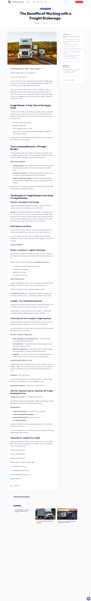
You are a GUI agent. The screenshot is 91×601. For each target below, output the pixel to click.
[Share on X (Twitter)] (68, 80)
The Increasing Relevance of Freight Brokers (72, 39)
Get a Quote (79, 2)
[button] (88, 598)
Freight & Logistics (45, 8)
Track (38, 2)
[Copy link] (72, 80)
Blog (45, 2)
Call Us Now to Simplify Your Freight (71, 58)
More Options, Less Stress (69, 46)
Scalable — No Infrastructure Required (72, 50)
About (42, 2)
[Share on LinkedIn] (70, 80)
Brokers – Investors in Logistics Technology (73, 48)
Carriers (33, 2)
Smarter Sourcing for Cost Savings (71, 44)
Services (28, 2)
